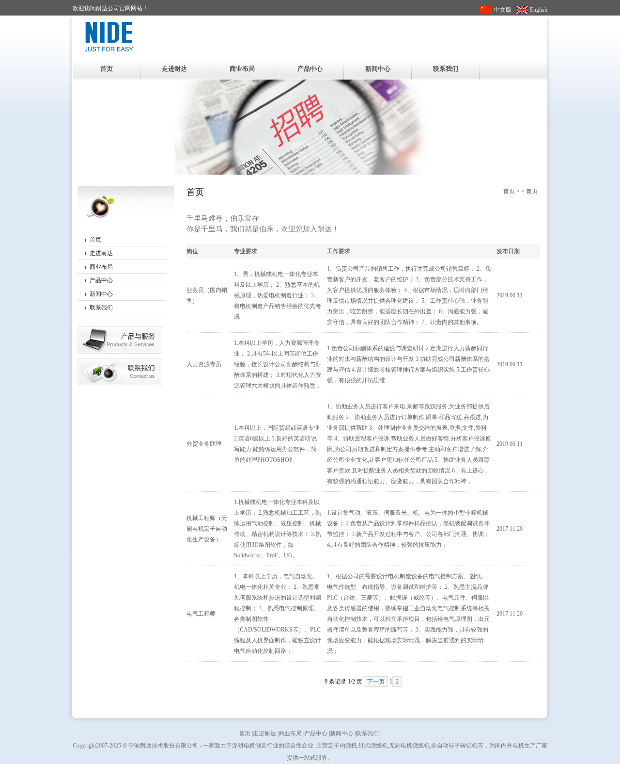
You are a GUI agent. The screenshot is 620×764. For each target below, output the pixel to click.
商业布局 (242, 68)
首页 (106, 68)
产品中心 (310, 68)
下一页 (376, 681)
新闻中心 (377, 68)
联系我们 (445, 68)
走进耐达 (174, 68)
